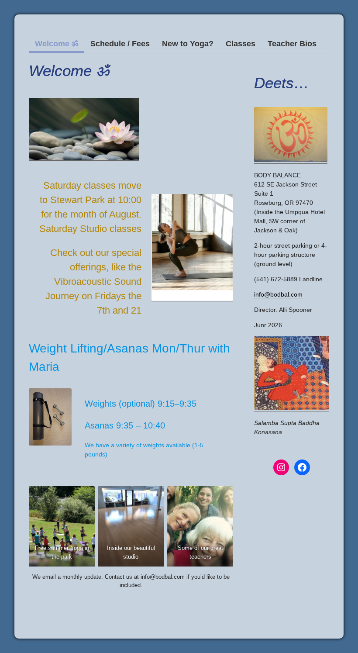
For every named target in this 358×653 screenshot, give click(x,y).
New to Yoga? (187, 43)
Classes (240, 43)
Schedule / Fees (120, 43)
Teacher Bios (292, 43)
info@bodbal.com (278, 294)
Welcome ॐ (56, 43)
